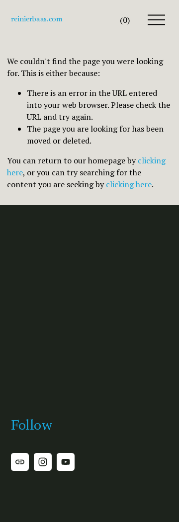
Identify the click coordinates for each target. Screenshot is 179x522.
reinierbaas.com (37, 19)
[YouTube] (66, 462)
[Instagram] (43, 462)
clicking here (129, 184)
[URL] (20, 462)
